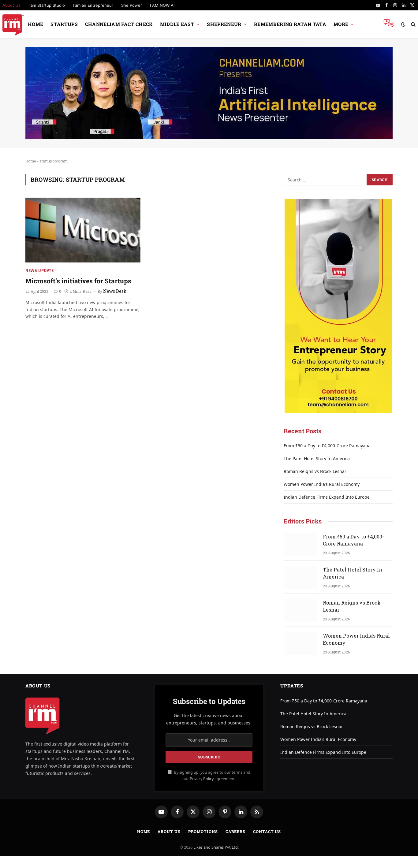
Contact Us (267, 831)
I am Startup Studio (46, 5)
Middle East (177, 24)
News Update (39, 270)
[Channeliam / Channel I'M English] (13, 24)
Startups (64, 24)
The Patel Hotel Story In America (317, 458)
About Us (169, 831)
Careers (235, 831)
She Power (131, 5)
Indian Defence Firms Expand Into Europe (327, 497)
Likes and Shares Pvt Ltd (215, 847)
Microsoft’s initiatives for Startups (78, 281)
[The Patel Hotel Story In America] (300, 577)
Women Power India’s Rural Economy (322, 484)
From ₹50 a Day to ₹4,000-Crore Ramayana (327, 445)
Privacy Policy (202, 778)
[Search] (413, 24)
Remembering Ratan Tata (290, 24)
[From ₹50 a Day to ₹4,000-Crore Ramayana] (300, 544)
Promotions (203, 831)
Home (35, 24)
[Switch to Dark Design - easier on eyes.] (403, 24)
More (341, 24)
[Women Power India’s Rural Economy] (300, 643)
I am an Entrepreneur (93, 5)
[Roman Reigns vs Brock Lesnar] (300, 610)
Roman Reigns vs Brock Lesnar (315, 471)
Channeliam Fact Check (119, 24)
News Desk (115, 291)
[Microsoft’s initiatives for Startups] (82, 230)
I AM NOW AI (162, 5)
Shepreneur (224, 24)
